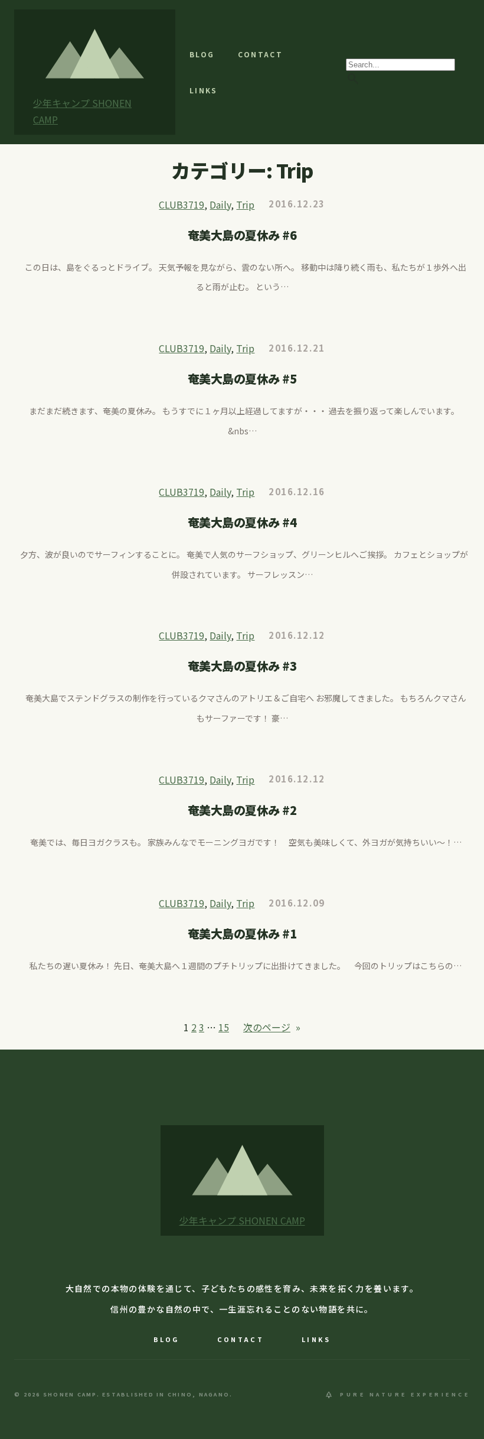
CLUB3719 (181, 204)
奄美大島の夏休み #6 (242, 235)
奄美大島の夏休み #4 (242, 522)
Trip (245, 204)
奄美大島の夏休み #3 (242, 666)
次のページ (271, 1027)
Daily (220, 204)
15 (223, 1027)
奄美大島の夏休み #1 (242, 933)
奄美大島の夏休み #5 (242, 379)
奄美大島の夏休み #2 (242, 810)
